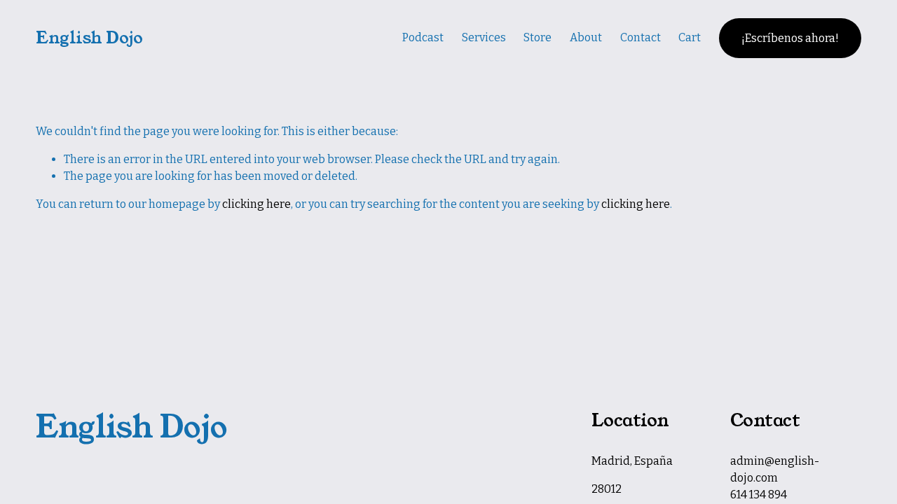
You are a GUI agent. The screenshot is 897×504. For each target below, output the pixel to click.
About (586, 37)
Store (537, 37)
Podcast (423, 37)
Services (484, 37)
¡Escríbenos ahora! (790, 38)
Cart (689, 37)
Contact (640, 37)
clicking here (256, 204)
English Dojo (89, 38)
